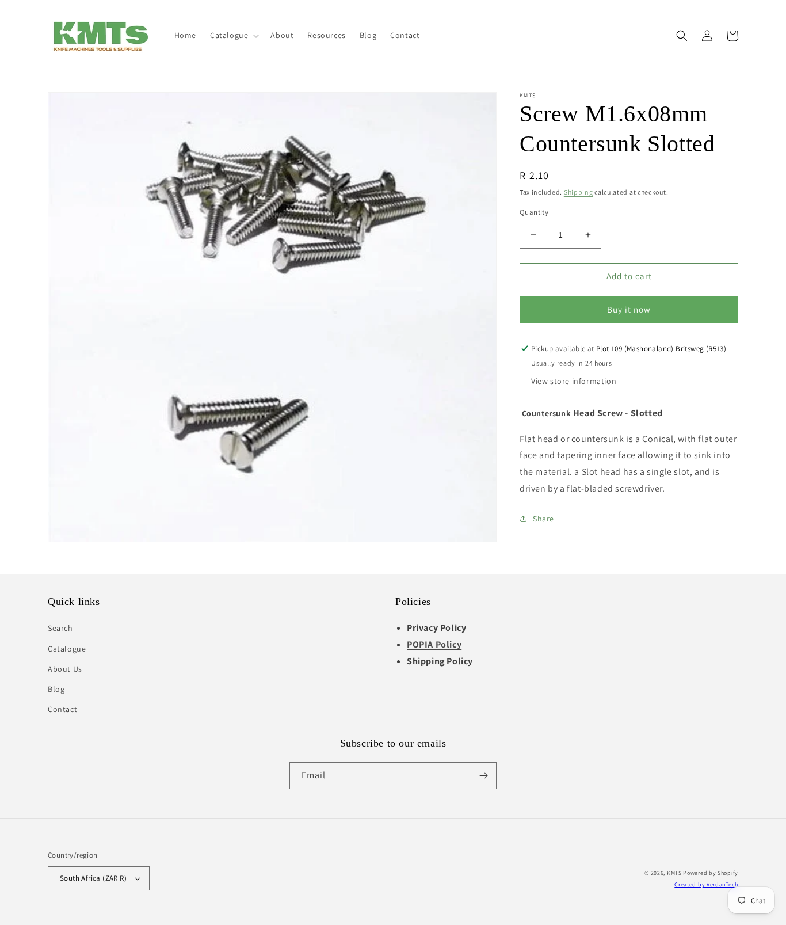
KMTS (674, 873)
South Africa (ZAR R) (93, 878)
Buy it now (629, 309)
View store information (573, 381)
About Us (65, 669)
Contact (62, 709)
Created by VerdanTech (706, 884)
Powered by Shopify (710, 873)
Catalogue (67, 649)
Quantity (534, 212)
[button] (233, 35)
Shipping (578, 192)
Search (60, 628)
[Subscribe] (483, 775)
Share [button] (543, 518)
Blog (56, 689)
